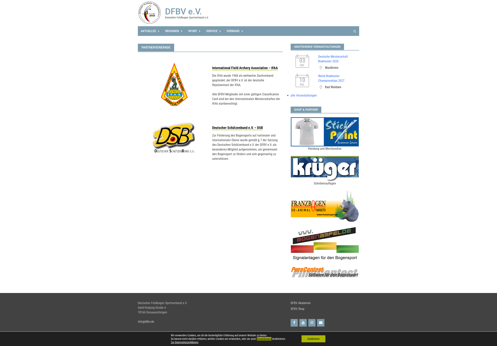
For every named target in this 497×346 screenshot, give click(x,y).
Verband (233, 31)
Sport (192, 31)
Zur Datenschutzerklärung (184, 342)
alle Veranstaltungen (304, 95)
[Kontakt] (320, 323)
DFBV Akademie (301, 303)
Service (211, 31)
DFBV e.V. (183, 11)
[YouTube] (303, 323)
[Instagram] (312, 323)
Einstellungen (264, 338)
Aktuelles (148, 31)
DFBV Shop (297, 309)
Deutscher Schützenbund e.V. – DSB (237, 128)
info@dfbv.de (146, 321)
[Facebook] (294, 323)
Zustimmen (313, 338)
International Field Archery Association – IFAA (245, 68)
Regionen (172, 31)
